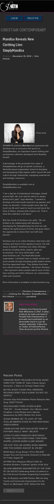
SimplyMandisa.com (12, 187)
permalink (31, 296)
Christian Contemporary (34, 291)
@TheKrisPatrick (37, 327)
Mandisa (26, 294)
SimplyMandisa (39, 294)
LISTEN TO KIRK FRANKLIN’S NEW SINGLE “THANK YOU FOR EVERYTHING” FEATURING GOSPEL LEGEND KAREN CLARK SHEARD (25, 438)
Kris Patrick (8, 296)
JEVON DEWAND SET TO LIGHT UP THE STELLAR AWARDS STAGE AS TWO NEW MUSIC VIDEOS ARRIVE (26, 422)
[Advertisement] (27, 89)
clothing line (15, 294)
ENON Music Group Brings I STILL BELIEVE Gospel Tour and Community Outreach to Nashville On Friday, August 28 (26, 455)
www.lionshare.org (40, 282)
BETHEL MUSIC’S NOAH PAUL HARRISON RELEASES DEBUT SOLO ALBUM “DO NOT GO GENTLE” (25, 393)
